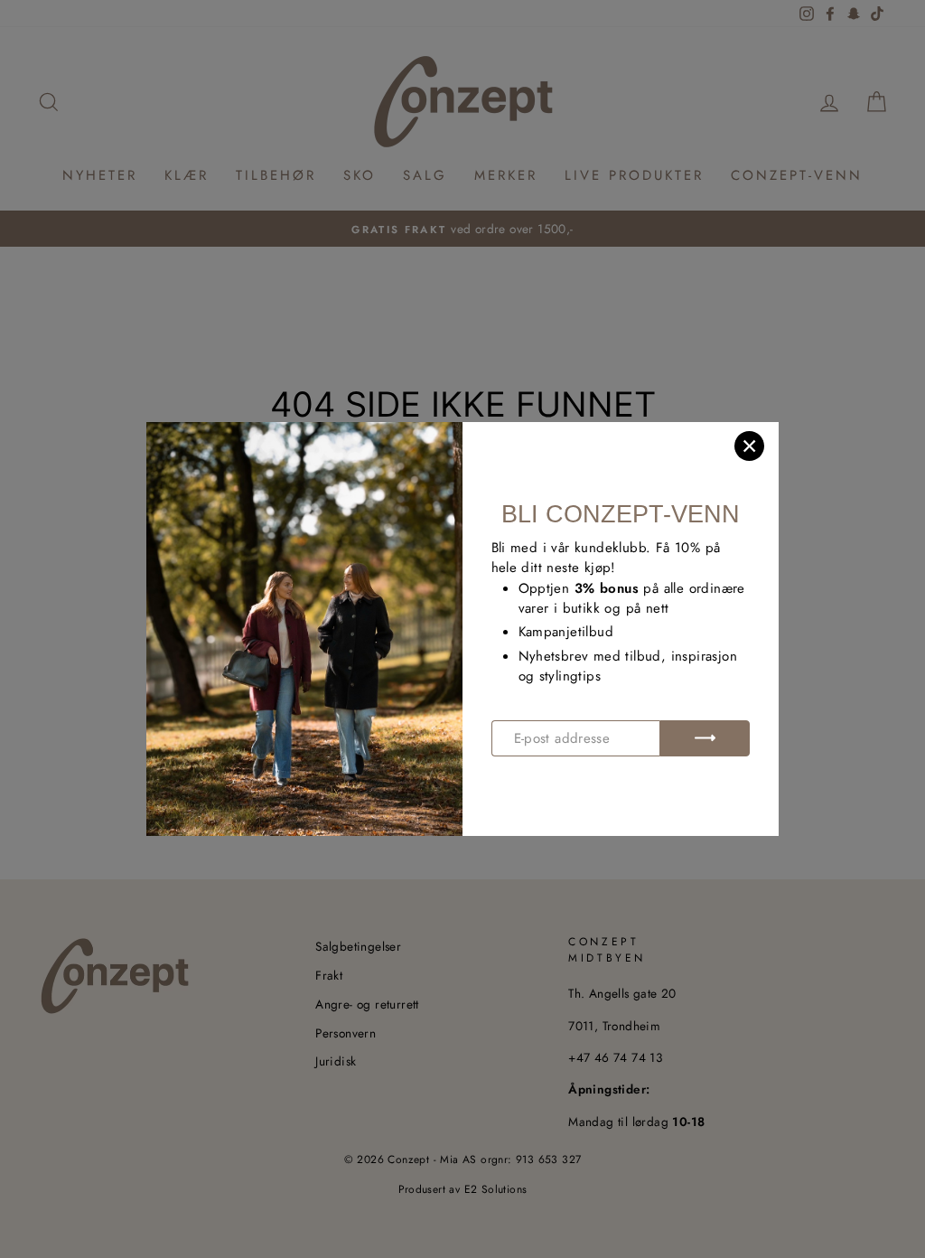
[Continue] (704, 738)
